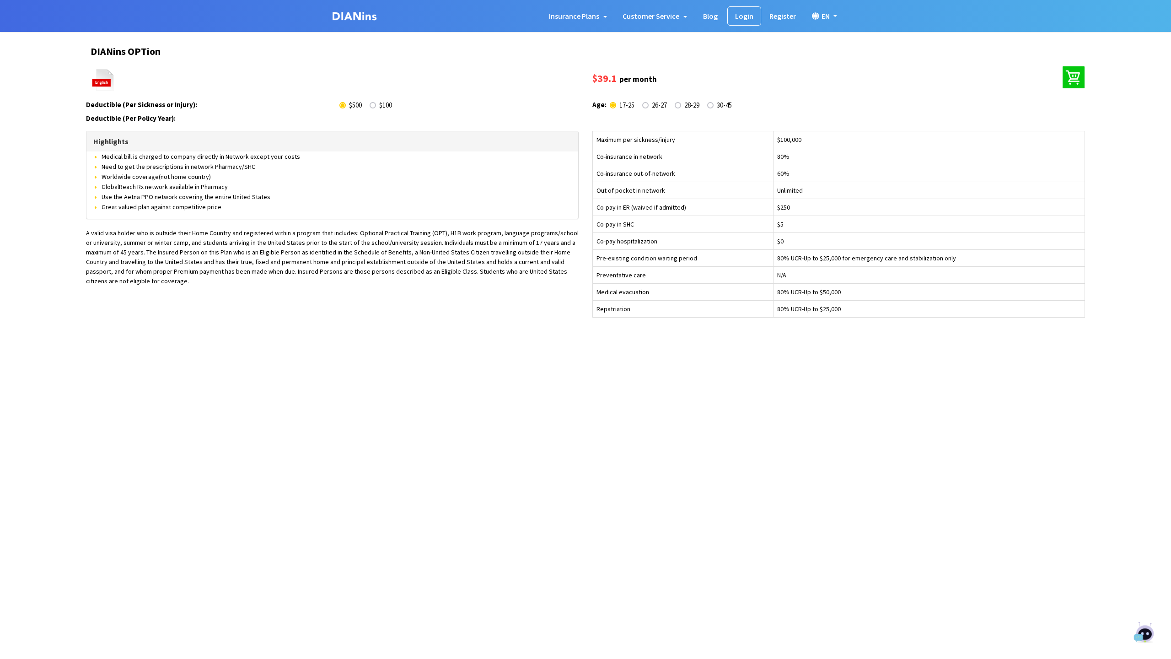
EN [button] (826, 16)
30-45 (724, 105)
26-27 (659, 105)
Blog (710, 16)
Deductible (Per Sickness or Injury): (141, 104)
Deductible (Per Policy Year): (131, 118)
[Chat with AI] (1144, 633)
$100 (385, 105)
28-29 (691, 105)
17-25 (626, 105)
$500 (355, 105)
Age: (599, 104)
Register (782, 16)
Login (744, 16)
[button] (578, 16)
